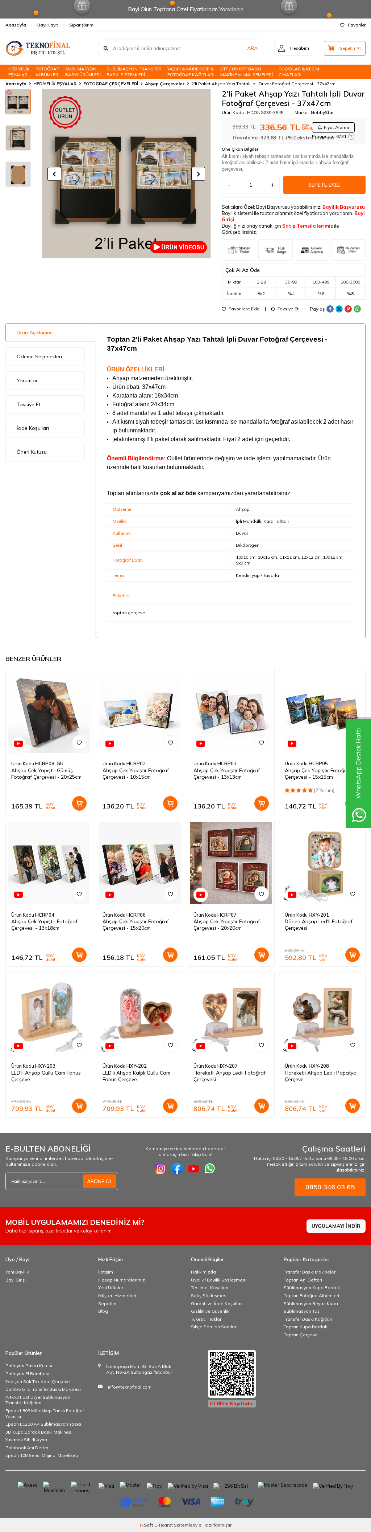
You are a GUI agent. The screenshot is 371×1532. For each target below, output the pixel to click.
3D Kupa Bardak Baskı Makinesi (38, 1432)
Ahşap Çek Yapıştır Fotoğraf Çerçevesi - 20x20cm (226, 924)
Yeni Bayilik (17, 1272)
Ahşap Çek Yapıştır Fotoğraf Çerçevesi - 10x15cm (136, 773)
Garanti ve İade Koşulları (217, 1303)
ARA (252, 48)
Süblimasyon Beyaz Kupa (311, 1303)
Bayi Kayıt (47, 25)
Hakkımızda (203, 1272)
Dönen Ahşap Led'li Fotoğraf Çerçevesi (319, 924)
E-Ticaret (163, 1525)
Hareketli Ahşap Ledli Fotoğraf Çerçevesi (229, 1076)
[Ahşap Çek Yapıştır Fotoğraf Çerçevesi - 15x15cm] (322, 712)
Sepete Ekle (324, 185)
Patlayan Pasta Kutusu (29, 1365)
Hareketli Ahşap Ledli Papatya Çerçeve (321, 1076)
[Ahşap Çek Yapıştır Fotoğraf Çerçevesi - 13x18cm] (49, 863)
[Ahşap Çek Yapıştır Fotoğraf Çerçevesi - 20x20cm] (231, 863)
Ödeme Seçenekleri (39, 356)
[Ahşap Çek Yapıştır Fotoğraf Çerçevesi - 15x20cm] (140, 863)
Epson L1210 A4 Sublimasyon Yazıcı (43, 1424)
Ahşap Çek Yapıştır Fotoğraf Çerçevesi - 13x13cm (226, 773)
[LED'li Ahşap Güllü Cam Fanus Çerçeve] (49, 1014)
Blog (103, 1311)
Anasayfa (15, 25)
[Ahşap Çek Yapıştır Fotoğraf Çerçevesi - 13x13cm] (231, 712)
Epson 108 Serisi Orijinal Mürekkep (41, 1455)
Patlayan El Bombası (27, 1373)
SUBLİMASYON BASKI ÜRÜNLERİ (83, 71)
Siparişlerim (81, 25)
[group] (126, 173)
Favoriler (357, 25)
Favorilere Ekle (244, 309)
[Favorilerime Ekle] (79, 742)
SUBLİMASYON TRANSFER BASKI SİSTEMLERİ (134, 71)
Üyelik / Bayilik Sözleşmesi (218, 1280)
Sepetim (107, 1303)
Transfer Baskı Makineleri (310, 1272)
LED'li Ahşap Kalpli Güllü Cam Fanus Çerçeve (136, 1076)
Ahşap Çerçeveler (164, 83)
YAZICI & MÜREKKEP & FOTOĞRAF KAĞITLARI (190, 71)
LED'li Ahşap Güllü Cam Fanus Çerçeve (46, 1076)
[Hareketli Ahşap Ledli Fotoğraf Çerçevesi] (231, 1014)
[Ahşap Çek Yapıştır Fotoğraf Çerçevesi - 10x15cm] (140, 712)
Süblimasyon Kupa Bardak (312, 1287)
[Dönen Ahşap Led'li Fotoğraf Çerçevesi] (322, 863)
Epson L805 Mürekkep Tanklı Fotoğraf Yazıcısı (44, 1413)
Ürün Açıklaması (35, 332)
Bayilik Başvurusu (343, 207)
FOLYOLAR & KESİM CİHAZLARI (299, 71)
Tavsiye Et (287, 309)
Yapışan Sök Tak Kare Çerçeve (37, 1381)
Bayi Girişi (15, 1280)
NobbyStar (322, 112)
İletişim (105, 1272)
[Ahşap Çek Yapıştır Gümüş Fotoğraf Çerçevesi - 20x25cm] (49, 712)
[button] (54, 174)
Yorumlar (27, 380)
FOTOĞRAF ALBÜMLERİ (47, 71)
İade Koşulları (33, 428)
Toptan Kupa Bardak (305, 1326)
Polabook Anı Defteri (27, 1447)
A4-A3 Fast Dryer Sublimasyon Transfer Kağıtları (37, 1400)
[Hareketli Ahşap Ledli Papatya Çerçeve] (322, 1014)
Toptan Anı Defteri (303, 1280)
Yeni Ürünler (110, 1287)
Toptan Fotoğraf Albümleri (311, 1295)
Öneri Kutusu (32, 452)
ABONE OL (99, 1181)
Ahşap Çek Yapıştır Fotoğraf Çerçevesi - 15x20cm (136, 924)
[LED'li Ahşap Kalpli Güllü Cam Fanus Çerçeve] (140, 1014)
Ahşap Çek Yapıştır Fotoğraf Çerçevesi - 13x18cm (44, 924)
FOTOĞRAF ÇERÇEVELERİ (110, 83)
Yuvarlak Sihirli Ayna (26, 1439)
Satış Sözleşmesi (209, 1295)
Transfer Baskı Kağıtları (308, 1319)
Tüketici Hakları (206, 1319)
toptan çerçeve (129, 612)
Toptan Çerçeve (301, 1334)
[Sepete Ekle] (79, 803)
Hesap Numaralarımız (121, 1280)
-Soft (146, 1525)
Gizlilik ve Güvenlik (210, 1311)
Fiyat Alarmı (336, 127)
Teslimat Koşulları (209, 1287)
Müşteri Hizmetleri (117, 1295)
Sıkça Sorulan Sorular (213, 1326)
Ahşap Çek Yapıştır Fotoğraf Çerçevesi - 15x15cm (318, 773)
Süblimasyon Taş (302, 1311)
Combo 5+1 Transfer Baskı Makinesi (43, 1389)
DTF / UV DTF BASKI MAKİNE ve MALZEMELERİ (246, 71)
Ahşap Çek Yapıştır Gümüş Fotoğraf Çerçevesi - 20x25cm (46, 773)
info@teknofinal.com (129, 1387)
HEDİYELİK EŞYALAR (19, 71)
